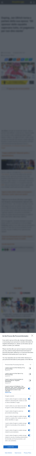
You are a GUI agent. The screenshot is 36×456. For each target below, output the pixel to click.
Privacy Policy (27, 452)
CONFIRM (11, 447)
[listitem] (18, 364)
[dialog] (18, 394)
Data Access (18, 452)
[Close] (32, 336)
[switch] (29, 368)
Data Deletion (8, 452)
